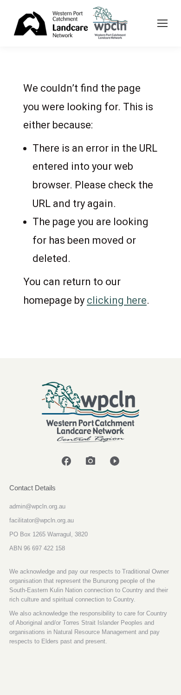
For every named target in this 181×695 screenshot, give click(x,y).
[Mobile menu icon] (162, 23)
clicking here (117, 300)
